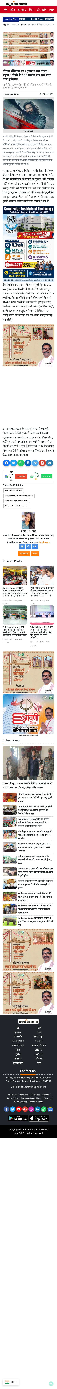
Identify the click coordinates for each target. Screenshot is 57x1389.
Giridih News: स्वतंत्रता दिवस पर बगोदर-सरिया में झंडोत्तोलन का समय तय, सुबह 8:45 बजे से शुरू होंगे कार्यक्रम (15, 592)
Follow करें (21, 476)
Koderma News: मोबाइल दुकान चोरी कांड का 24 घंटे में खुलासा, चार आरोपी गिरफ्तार (34, 847)
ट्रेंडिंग (18, 1054)
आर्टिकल (38, 1050)
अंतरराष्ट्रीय (41, 10)
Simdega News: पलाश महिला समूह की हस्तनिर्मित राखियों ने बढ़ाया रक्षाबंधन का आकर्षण (35, 835)
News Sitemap (20, 1102)
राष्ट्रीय (12, 10)
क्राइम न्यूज (38, 1037)
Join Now (46, 476)
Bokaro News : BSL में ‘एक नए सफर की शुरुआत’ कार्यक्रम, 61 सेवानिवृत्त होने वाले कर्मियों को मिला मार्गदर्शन (41, 632)
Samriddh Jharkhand (14, 490)
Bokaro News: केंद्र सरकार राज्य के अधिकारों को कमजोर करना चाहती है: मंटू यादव (35, 860)
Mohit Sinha (19, 485)
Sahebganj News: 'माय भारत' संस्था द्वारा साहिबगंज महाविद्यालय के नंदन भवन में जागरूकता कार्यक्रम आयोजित (15, 631)
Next (34, 553)
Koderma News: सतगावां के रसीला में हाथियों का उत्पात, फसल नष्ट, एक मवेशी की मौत (36, 921)
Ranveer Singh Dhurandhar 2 (17, 500)
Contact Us (24, 1095)
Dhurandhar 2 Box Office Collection (19, 495)
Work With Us (36, 1102)
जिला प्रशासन (18, 1041)
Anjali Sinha (13, 94)
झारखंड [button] (21, 10)
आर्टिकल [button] (38, 1054)
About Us (12, 1095)
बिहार (31, 10)
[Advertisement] (28, 396)
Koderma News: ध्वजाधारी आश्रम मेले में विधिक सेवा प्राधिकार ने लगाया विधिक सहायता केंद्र (35, 909)
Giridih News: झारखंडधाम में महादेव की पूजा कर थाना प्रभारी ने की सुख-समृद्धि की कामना (35, 798)
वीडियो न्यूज (18, 1063)
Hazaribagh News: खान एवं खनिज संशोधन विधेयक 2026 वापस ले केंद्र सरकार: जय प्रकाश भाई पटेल (33, 822)
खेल (18, 1050)
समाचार (13, 25)
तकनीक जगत (18, 1045)
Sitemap (47, 1098)
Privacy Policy (11, 1098)
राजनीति (38, 1041)
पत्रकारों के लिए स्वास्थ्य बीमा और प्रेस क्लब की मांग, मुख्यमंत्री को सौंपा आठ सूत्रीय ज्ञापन (35, 884)
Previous (24, 553)
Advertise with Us (41, 1095)
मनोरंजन (23, 25)
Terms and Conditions (31, 1098)
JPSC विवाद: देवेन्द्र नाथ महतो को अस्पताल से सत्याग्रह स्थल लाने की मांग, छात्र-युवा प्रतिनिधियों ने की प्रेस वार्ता (42, 592)
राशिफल (38, 1059)
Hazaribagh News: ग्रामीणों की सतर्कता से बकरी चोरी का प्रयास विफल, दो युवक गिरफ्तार (27, 785)
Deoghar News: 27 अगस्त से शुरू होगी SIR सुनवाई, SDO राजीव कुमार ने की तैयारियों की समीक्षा (35, 810)
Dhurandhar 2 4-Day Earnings (17, 505)
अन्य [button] (39, 1063)
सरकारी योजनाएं (39, 1045)
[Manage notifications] (51, 1383)
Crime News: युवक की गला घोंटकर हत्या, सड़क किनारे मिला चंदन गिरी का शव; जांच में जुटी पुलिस (36, 872)
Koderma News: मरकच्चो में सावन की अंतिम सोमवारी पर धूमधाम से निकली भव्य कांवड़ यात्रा (35, 897)
